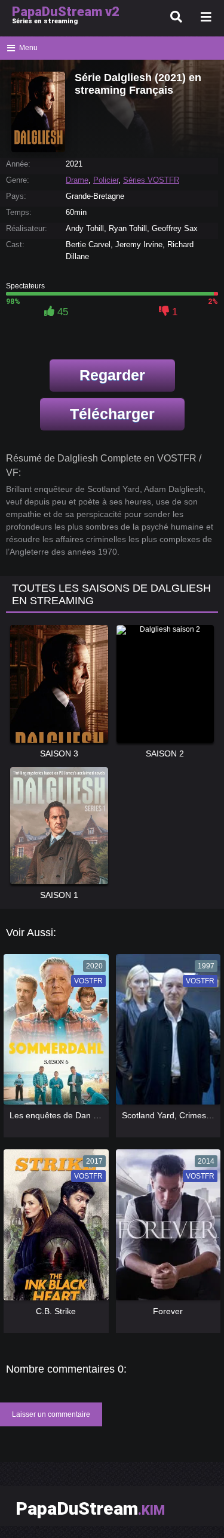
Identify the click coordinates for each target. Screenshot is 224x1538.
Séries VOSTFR (151, 180)
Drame (77, 180)
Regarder (112, 375)
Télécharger (112, 413)
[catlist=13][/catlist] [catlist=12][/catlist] (53, 1033)
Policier (105, 180)
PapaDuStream (90, 1508)
